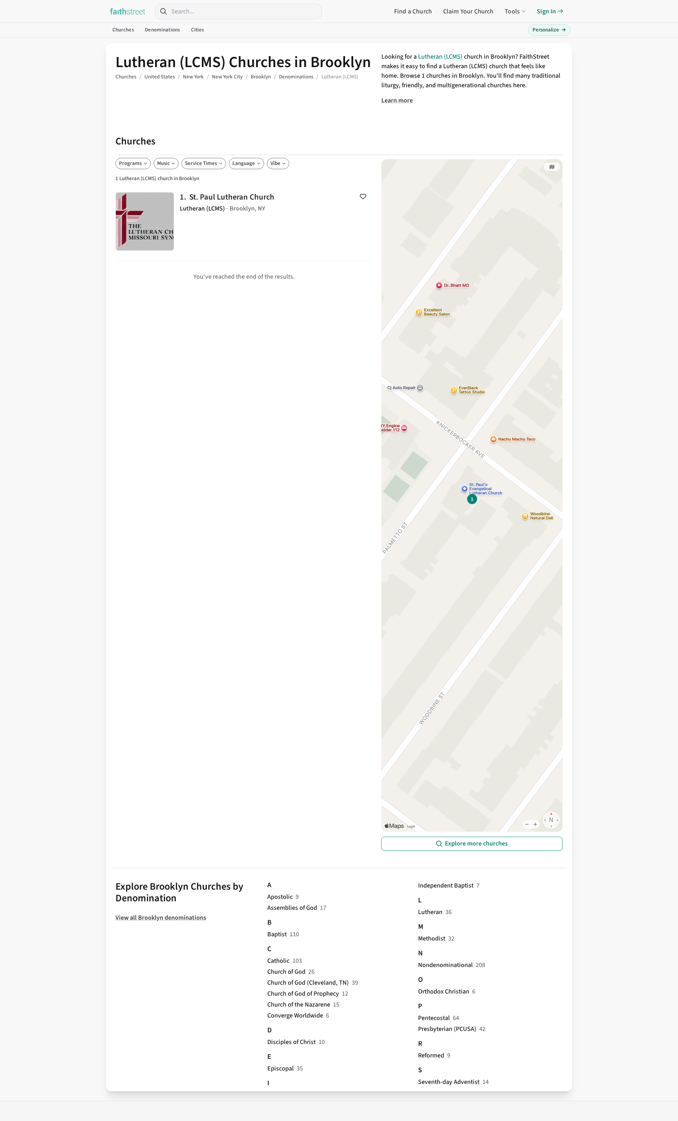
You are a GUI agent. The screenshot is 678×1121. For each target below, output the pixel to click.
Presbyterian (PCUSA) (447, 1029)
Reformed (431, 1055)
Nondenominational (445, 965)
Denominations (162, 30)
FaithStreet (127, 11)
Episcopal (280, 1068)
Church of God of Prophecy (303, 993)
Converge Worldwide (295, 1015)
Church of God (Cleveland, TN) (308, 982)
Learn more (397, 100)
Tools (512, 11)
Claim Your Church (468, 11)
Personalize (549, 30)
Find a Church (413, 11)
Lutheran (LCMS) (440, 56)
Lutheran (430, 912)
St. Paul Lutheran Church (244, 221)
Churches (123, 30)
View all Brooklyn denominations (160, 917)
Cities (197, 30)
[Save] (363, 196)
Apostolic (280, 896)
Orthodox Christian (443, 991)
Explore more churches (476, 843)
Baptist (277, 934)
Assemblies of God (292, 907)
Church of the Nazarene (298, 1004)
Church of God (286, 971)
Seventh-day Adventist (449, 1082)
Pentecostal (434, 1018)
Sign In (546, 11)
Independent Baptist (446, 885)
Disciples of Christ (291, 1042)
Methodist (431, 938)
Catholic (278, 960)
